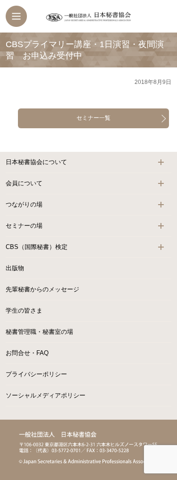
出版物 (15, 268)
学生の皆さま (24, 310)
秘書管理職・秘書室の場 (39, 331)
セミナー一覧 (93, 118)
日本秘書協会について (36, 162)
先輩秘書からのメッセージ (42, 289)
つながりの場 (24, 204)
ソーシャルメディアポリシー (45, 395)
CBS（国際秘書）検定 (36, 246)
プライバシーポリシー (36, 374)
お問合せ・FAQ (27, 352)
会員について (24, 183)
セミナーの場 (24, 225)
